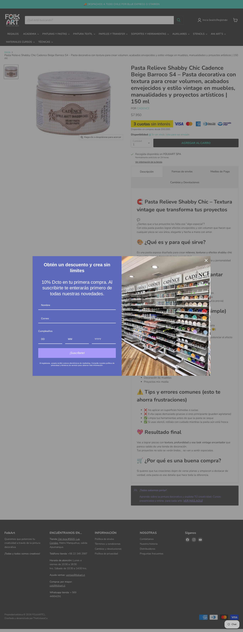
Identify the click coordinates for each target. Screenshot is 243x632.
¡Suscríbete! (77, 353)
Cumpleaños (45, 331)
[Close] (206, 260)
